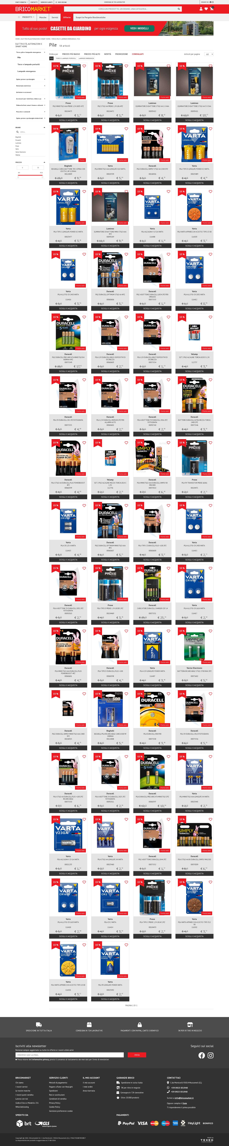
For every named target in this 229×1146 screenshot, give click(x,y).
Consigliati (138, 54)
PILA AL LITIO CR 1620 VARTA (68, 922)
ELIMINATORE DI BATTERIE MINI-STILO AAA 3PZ (110, 233)
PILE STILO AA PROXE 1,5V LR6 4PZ (110, 106)
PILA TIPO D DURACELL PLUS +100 (110, 671)
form (184, 1103)
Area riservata (89, 1090)
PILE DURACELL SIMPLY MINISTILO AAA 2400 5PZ (68, 735)
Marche (42, 17)
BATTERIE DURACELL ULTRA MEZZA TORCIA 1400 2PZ (194, 421)
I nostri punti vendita (24, 1095)
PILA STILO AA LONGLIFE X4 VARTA (110, 859)
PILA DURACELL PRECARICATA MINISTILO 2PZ (152, 797)
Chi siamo (19, 1082)
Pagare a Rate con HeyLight (61, 1086)
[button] (30, 128)
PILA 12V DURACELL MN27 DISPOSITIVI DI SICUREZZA (152, 358)
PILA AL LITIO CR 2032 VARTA (194, 294)
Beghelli (18, 137)
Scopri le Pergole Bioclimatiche (90, 17)
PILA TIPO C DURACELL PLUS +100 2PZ (152, 546)
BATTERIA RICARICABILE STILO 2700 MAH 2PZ (194, 671)
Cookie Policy (54, 1107)
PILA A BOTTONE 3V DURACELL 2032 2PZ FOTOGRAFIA (68, 609)
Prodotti (27, 17)
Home (18, 39)
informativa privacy (40, 1059)
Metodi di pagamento (58, 1082)
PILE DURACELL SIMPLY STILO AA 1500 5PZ (152, 169)
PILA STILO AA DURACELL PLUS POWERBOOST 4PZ (68, 484)
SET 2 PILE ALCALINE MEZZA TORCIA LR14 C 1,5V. (110, 484)
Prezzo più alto (92, 54)
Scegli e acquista (68, 120)
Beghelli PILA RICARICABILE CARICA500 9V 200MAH (110, 735)
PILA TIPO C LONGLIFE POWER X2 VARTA (68, 232)
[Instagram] (212, 2)
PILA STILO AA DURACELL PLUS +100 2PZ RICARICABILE (68, 798)
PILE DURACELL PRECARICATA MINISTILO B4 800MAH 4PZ (68, 358)
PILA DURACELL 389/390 (152, 734)
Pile (51, 58)
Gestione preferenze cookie (61, 1111)
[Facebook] (210, 2)
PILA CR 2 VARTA (110, 922)
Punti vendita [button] (21, 2)
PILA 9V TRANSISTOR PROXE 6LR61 (194, 483)
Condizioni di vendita (57, 1099)
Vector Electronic (21, 152)
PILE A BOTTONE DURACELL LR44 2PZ (152, 859)
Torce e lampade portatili (66, 58)
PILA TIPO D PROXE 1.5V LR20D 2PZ (110, 608)
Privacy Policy (54, 1103)
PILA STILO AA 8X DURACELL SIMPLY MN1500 (194, 859)
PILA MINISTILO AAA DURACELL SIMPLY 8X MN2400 (152, 484)
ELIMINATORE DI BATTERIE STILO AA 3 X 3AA (194, 106)
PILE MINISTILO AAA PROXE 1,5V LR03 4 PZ (68, 106)
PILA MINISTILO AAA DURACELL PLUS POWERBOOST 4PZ (68, 672)
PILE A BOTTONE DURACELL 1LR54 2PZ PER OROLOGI (152, 295)
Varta (17, 149)
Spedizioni (53, 1090)
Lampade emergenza (86, 58)
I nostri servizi (21, 1086)
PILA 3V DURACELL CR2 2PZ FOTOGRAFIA (68, 420)
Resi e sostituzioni (57, 1095)
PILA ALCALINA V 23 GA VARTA (68, 859)
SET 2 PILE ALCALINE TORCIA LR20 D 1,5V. (194, 357)
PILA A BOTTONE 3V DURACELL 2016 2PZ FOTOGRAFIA (152, 421)
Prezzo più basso (71, 54)
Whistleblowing (22, 1107)
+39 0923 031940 (179, 1088)
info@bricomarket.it (184, 1098)
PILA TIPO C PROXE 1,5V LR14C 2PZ (152, 922)
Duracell (18, 140)
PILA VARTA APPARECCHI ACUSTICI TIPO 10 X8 (68, 985)
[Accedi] (201, 9)
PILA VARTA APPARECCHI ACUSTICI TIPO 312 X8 (194, 923)
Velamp (18, 155)
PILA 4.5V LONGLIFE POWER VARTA (152, 671)
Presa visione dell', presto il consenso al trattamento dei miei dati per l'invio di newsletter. (63, 1059)
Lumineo (18, 143)
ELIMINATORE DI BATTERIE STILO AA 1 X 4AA (152, 106)
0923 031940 (62, 2)
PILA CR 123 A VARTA (68, 546)
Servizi (55, 17)
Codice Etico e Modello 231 (27, 1103)
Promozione (121, 54)
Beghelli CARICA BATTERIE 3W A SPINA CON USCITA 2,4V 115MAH (68, 170)
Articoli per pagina (192, 54)
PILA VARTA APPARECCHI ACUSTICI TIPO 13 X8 (194, 232)
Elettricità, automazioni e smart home (35, 39)
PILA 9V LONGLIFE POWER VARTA (110, 985)
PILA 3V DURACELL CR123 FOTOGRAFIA (194, 734)
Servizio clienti (46, 2)
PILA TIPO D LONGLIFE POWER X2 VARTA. (194, 169)
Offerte (67, 17)
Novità (107, 54)
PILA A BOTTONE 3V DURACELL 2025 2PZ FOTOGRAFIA (110, 798)
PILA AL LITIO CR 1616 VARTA (194, 608)
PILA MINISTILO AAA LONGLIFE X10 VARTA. (110, 169)
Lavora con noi (22, 1099)
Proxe (17, 146)
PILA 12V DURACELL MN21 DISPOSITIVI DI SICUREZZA (110, 358)
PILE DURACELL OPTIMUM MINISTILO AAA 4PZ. (110, 547)
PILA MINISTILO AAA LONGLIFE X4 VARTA (194, 797)
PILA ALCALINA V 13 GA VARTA (152, 232)
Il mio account (89, 1082)
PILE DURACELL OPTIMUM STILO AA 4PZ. (110, 294)
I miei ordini (88, 1086)
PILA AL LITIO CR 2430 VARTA (194, 546)
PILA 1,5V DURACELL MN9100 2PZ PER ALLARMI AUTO (110, 421)
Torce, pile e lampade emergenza (64, 39)
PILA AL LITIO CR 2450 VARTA (68, 294)
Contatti (34, 2)
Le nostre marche (23, 1090)
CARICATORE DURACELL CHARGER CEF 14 (152, 608)
